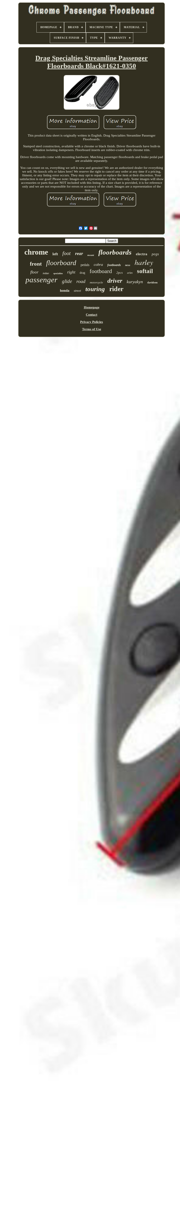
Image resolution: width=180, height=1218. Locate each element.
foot (66, 253)
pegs (155, 254)
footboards (114, 265)
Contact (91, 314)
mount (90, 255)
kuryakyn (135, 281)
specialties (58, 273)
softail (145, 271)
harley (144, 262)
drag (82, 272)
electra (141, 254)
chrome (36, 252)
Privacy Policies (91, 322)
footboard (101, 271)
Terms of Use (91, 329)
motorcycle (96, 282)
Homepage (91, 307)
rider (116, 288)
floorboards (114, 252)
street (77, 290)
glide (67, 281)
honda (64, 290)
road (80, 281)
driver (114, 280)
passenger (41, 279)
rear (79, 253)
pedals (85, 265)
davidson (152, 282)
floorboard (61, 263)
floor (34, 272)
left (55, 254)
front (36, 264)
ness (127, 265)
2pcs (119, 272)
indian (46, 273)
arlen (130, 272)
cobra (98, 264)
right (71, 272)
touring (95, 288)
